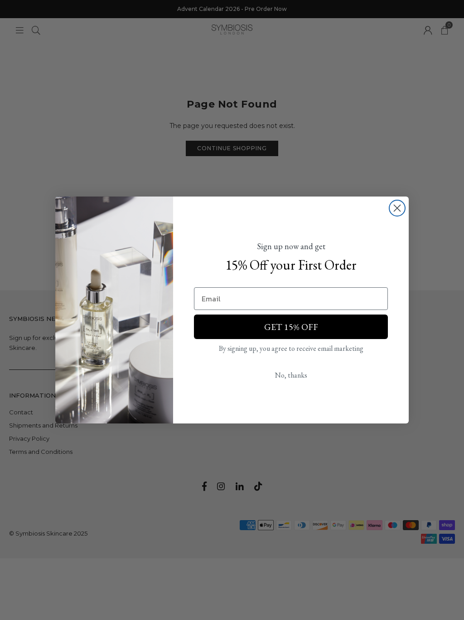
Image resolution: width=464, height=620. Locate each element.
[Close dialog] (397, 208)
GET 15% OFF (291, 327)
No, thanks (291, 375)
